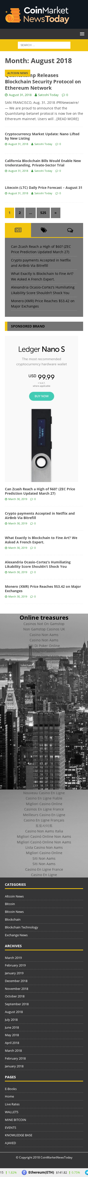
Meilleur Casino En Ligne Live (44, 683)
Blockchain (13, 919)
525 (43, 212)
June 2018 (12, 1027)
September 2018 (17, 1004)
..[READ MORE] (67, 118)
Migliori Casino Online (44, 803)
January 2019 (14, 973)
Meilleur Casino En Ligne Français (44, 787)
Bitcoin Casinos (44, 771)
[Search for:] (44, 44)
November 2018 (16, 988)
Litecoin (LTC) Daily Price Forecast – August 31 (43, 187)
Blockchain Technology (21, 927)
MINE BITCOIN (15, 1120)
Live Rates (12, 1104)
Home (9, 1096)
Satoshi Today (48, 95)
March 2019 (13, 957)
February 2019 (15, 965)
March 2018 (13, 1050)
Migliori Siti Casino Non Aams (44, 722)
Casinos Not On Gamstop (44, 623)
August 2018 (14, 1012)
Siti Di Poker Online (44, 645)
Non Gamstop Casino (44, 667)
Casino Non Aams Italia (44, 831)
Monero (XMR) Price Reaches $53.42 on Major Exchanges (43, 588)
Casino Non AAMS (44, 656)
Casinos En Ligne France (44, 809)
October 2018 (14, 996)
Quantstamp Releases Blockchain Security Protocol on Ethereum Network (43, 81)
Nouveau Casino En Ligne (44, 793)
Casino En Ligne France (44, 733)
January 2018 (14, 1066)
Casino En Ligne (44, 765)
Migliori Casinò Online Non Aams (44, 836)
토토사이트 (44, 825)
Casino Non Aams (44, 634)
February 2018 (15, 1058)
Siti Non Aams (44, 858)
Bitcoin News (14, 911)
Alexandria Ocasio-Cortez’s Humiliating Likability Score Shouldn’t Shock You (38, 564)
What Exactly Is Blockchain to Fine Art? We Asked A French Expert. (41, 539)
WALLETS (11, 1112)
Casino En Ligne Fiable (44, 798)
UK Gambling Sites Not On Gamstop (44, 678)
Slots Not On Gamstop (44, 705)
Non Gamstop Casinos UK (44, 629)
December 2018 (16, 981)
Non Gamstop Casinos (44, 662)
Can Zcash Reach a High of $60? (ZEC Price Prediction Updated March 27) (40, 491)
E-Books (11, 1089)
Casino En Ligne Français (44, 820)
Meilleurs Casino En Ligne (44, 814)
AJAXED (10, 1143)
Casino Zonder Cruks (44, 738)
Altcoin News (14, 896)
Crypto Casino (44, 651)
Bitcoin (10, 904)
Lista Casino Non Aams (44, 847)
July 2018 (11, 1019)
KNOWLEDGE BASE (18, 1135)
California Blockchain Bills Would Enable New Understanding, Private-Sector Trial (43, 162)
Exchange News (16, 935)
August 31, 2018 (20, 95)
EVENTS (10, 1127)
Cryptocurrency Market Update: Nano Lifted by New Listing (42, 136)
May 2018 (12, 1035)
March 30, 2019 (17, 499)
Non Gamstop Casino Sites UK (44, 689)
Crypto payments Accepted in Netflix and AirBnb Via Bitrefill (40, 515)
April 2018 (12, 1043)
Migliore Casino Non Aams (44, 754)
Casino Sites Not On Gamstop (44, 716)
